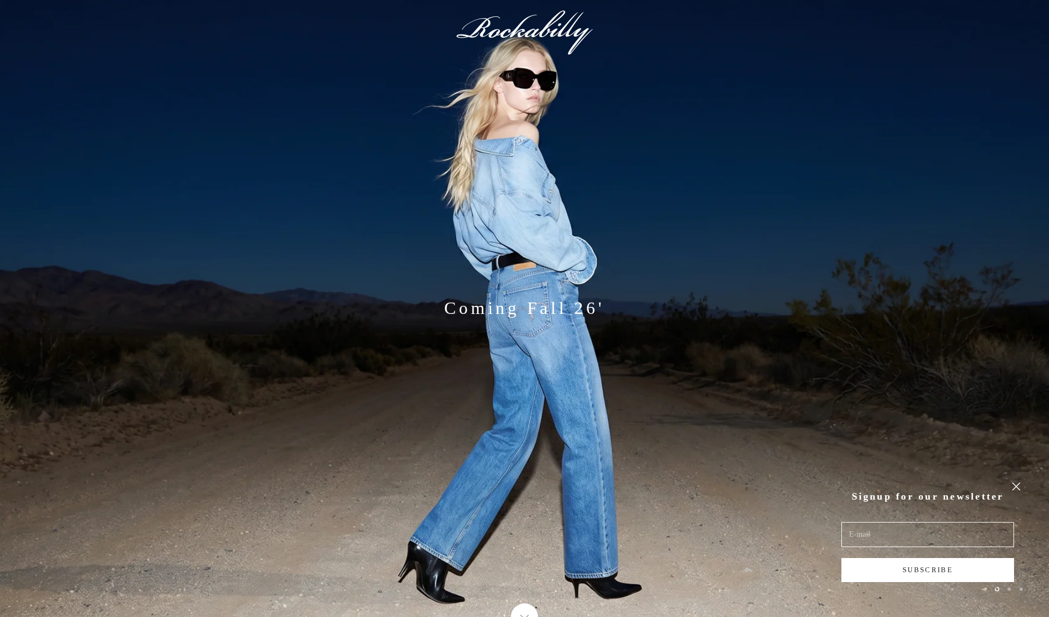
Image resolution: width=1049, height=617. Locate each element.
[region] (524, 308)
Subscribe (928, 570)
